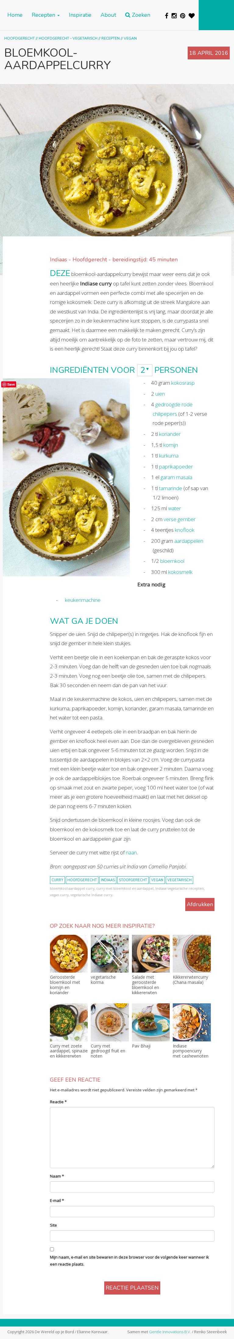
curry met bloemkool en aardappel (125, 888)
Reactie (58, 1101)
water (174, 508)
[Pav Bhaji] (151, 1022)
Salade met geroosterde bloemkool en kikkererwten (145, 985)
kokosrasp (183, 382)
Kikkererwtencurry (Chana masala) (190, 980)
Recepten (44, 15)
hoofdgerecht (82, 880)
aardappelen (188, 540)
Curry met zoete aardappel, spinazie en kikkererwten (69, 1051)
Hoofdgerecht (19, 38)
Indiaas (108, 880)
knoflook (184, 529)
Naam (57, 1176)
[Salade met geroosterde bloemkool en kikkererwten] (151, 954)
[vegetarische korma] (110, 954)
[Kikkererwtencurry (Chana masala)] (192, 954)
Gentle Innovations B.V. (170, 1331)
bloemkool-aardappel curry (72, 888)
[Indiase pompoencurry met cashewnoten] (192, 1022)
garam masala (176, 477)
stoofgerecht (133, 880)
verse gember (180, 519)
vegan (157, 880)
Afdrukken (200, 904)
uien (160, 393)
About (108, 15)
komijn (170, 444)
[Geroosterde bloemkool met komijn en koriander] (69, 954)
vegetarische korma (103, 980)
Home (15, 15)
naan (131, 852)
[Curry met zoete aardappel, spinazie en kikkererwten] (69, 1022)
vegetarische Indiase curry (91, 895)
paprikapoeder (176, 466)
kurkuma (169, 455)
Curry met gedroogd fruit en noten (108, 1051)
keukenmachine (83, 599)
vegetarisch (179, 880)
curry (57, 880)
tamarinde (170, 488)
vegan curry (59, 895)
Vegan (130, 38)
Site (53, 1225)
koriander (170, 433)
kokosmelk (180, 571)
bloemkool (172, 560)
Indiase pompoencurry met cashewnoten (190, 1051)
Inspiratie (80, 15)
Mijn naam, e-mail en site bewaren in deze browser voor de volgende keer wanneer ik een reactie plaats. (129, 1260)
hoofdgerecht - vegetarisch (68, 38)
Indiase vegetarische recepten (179, 888)
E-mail (57, 1200)
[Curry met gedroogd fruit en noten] (110, 1022)
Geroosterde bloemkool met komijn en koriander (65, 985)
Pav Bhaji (141, 1046)
